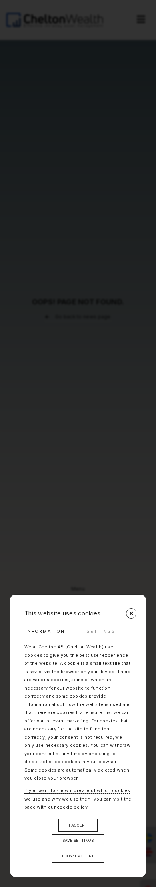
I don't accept (78, 856)
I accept (78, 825)
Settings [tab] (101, 631)
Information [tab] (45, 631)
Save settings (78, 840)
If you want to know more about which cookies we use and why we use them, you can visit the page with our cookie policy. (78, 799)
